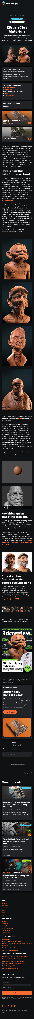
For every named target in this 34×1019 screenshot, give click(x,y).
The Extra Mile (6, 939)
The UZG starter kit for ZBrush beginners (13, 963)
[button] (30, 3)
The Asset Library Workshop (10, 968)
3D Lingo (4, 921)
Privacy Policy (6, 926)
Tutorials (4, 903)
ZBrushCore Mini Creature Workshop (12, 959)
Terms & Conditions (7, 928)
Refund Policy (6, 933)
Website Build (5, 1013)
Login (3, 915)
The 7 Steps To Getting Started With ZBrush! (15, 956)
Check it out (10, 712)
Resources (5, 905)
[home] (10, 3)
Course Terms (6, 930)
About (3, 912)
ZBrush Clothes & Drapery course (11, 941)
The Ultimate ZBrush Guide (9, 948)
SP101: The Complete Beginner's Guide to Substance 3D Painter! (17, 944)
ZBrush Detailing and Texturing (10, 966)
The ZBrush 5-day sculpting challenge (13, 961)
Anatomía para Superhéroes (10, 950)
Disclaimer (5, 923)
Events (3, 910)
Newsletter (5, 908)
